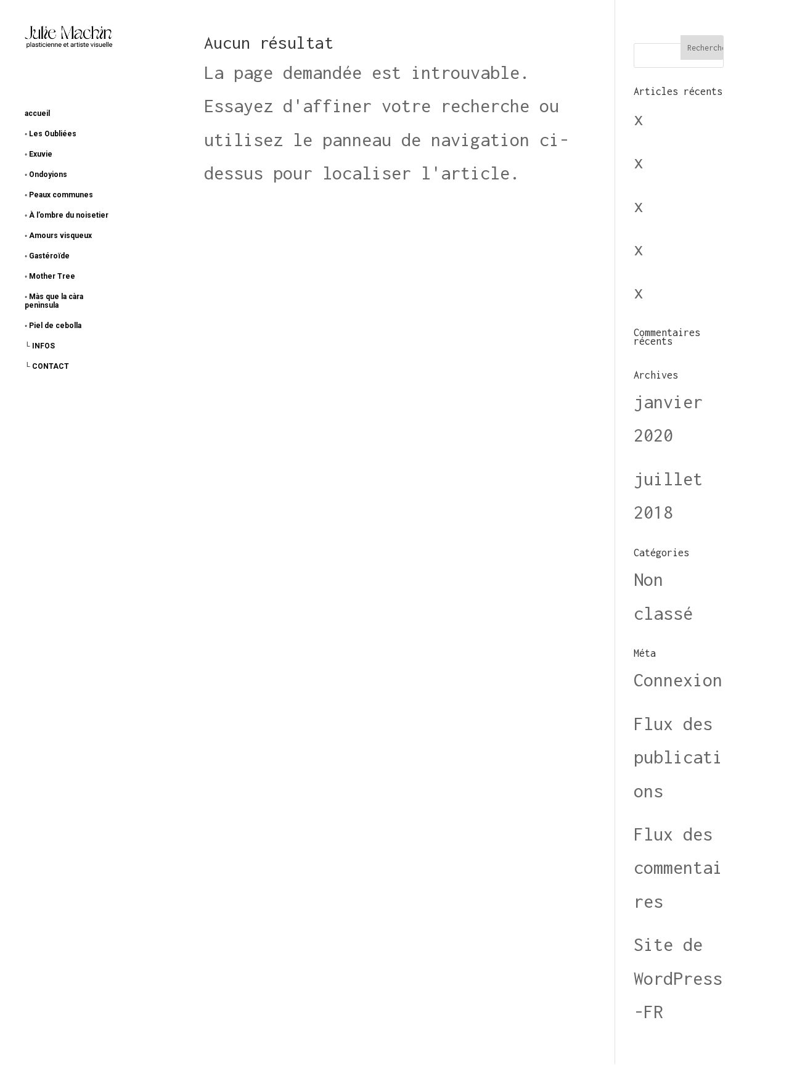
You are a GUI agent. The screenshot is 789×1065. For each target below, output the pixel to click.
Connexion (678, 680)
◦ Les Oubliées (50, 134)
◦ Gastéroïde (47, 256)
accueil (37, 113)
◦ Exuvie (38, 154)
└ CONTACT (47, 366)
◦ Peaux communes (59, 195)
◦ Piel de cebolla (53, 325)
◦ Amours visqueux (58, 235)
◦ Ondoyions (46, 174)
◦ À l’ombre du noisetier (66, 215)
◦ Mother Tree (50, 276)
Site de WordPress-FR (678, 978)
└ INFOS (40, 346)
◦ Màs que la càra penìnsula (54, 301)
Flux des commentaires (678, 867)
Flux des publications (678, 757)
